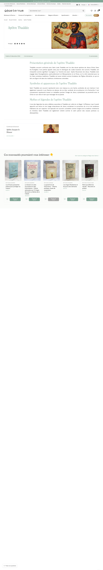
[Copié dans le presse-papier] (24, 44)
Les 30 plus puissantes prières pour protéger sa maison (13, 186)
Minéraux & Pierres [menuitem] (9, 15)
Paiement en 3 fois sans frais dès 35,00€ (51, 1)
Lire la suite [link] (10, 136)
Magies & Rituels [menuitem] (53, 15)
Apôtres (20, 20)
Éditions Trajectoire (88, 182)
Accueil (5, 20)
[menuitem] (10, 4)
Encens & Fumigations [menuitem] (25, 15)
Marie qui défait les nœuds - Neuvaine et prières (88, 186)
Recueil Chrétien (13, 20)
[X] (17, 44)
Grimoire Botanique (31, 4)
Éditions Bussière (10, 182)
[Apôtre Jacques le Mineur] (51, 131)
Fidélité (96, 15)
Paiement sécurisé (66, 4)
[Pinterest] (20, 44)
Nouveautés (89, 15)
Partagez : (10, 43)
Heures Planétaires (21, 4)
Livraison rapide (8, 5)
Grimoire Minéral (41, 4)
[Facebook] (77, 5)
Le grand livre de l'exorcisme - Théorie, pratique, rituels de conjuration (50, 187)
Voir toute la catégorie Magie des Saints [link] (86, 155)
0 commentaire (93, 56)
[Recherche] (83, 10)
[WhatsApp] (22, 44)
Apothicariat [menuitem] (65, 15)
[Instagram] (79, 5)
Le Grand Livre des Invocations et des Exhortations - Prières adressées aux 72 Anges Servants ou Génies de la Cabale (32, 189)
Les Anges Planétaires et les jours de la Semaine (70, 185)
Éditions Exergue (48, 182)
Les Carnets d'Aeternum (9, 4)
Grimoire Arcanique (51, 4)
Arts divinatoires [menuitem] (40, 15)
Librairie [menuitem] (74, 15)
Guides (59, 4)
